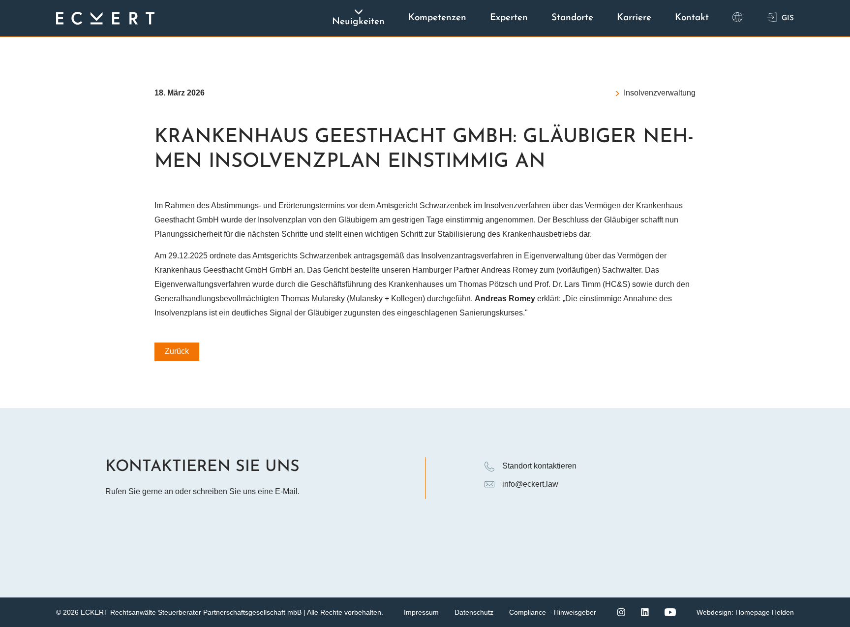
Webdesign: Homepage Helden (745, 612)
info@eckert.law (530, 484)
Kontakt (692, 18)
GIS (788, 18)
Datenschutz (474, 612)
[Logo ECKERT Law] (105, 18)
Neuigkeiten (358, 22)
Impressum (421, 612)
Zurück (177, 351)
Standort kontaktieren (539, 466)
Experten (509, 18)
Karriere (634, 18)
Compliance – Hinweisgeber (552, 612)
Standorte (572, 18)
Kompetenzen (437, 18)
